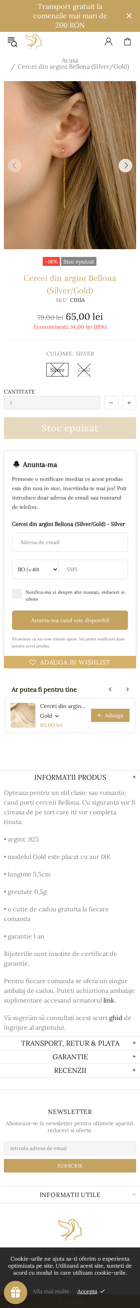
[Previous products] (110, 689)
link (108, 1000)
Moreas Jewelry (33, 41)
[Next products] (127, 689)
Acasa (70, 60)
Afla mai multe (51, 1291)
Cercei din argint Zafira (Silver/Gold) (63, 706)
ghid (115, 1018)
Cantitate (19, 391)
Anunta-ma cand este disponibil (70, 620)
